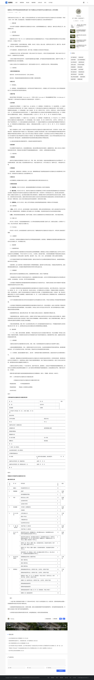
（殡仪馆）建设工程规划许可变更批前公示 (81, 25)
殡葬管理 (22, 2)
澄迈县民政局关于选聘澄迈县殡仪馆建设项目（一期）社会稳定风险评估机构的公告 (81, 41)
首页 (16, 2)
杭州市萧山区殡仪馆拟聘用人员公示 (16, 650)
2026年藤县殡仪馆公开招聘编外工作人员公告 (18, 638)
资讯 (45, 2)
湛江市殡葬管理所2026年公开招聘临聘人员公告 (19, 643)
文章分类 (40, 2)
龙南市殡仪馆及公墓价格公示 (81, 35)
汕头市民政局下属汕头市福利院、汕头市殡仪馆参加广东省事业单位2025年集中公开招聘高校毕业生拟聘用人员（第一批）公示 (36, 645)
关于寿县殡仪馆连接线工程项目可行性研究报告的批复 (81, 31)
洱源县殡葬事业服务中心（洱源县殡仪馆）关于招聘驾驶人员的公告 (23, 640)
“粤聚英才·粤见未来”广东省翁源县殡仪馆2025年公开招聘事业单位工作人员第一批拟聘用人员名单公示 (30, 648)
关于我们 (51, 2)
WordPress (37, 677)
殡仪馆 (27, 2)
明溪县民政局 (48, 618)
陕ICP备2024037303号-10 (83, 677)
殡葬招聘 (33, 2)
